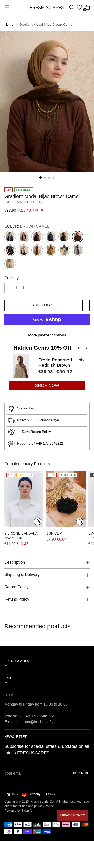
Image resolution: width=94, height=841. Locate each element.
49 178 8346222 (50, 443)
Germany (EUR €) (40, 794)
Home (8, 24)
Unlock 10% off (72, 815)
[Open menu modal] (7, 7)
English (9, 794)
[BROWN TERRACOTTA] (37, 250)
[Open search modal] (71, 7)
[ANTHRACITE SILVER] (10, 236)
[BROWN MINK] (10, 250)
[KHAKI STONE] (64, 250)
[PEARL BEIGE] (10, 263)
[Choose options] (37, 521)
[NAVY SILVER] (77, 250)
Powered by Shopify (18, 810)
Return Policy (41, 431)
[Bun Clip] (65, 499)
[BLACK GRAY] (50, 236)
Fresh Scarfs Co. (42, 801)
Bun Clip (54, 533)
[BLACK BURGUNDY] (37, 236)
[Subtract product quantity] (9, 288)
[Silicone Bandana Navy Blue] (23, 499)
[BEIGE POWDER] (23, 236)
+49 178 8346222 (39, 716)
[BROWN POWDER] (23, 250)
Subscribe (79, 773)
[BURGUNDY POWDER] (50, 250)
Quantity (11, 278)
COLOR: (26, 226)
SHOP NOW (47, 385)
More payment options (47, 335)
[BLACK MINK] (64, 236)
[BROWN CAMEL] (77, 236)
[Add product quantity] (23, 288)
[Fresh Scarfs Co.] (47, 7)
